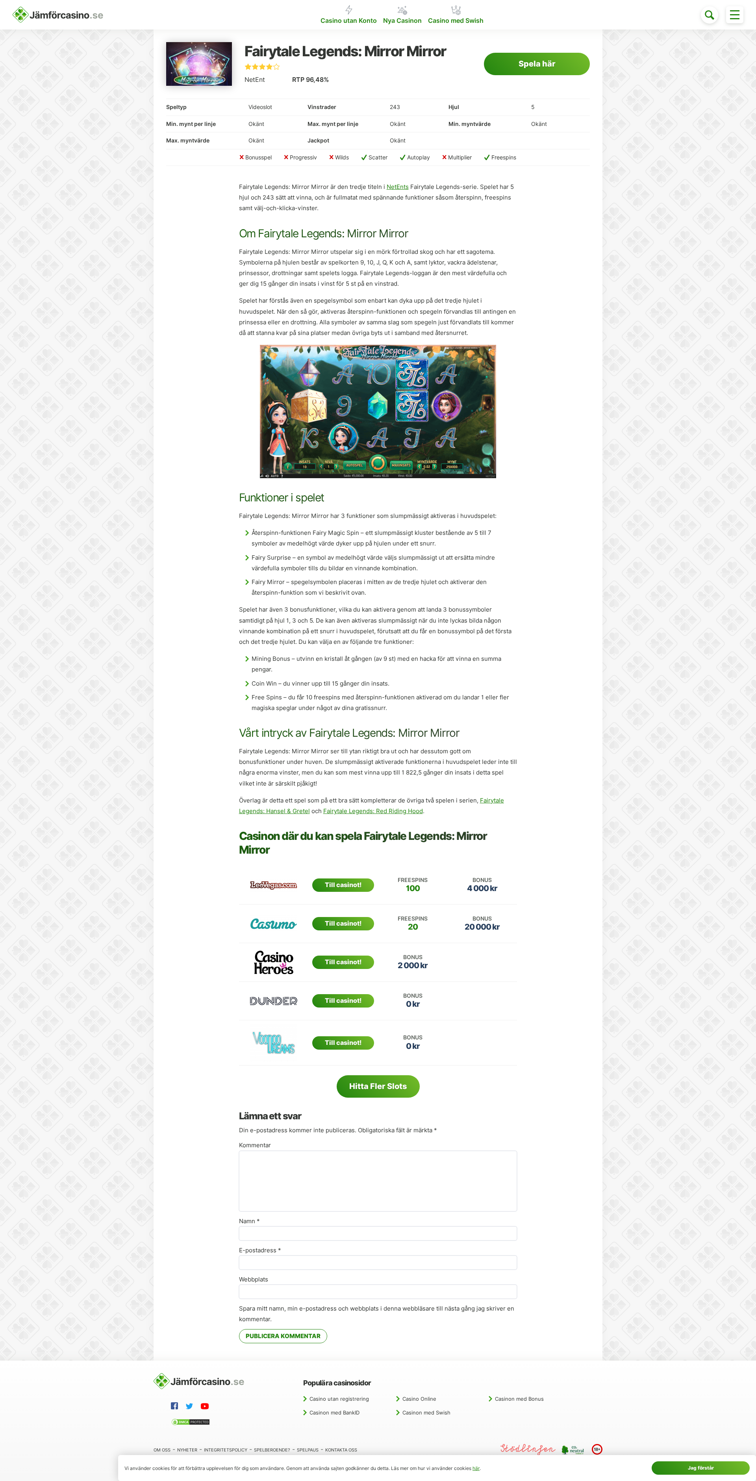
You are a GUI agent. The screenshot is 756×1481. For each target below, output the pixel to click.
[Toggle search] (709, 15)
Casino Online (419, 1399)
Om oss (162, 1450)
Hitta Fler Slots (378, 1086)
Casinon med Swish (426, 1412)
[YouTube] (206, 1407)
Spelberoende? (272, 1450)
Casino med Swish (456, 20)
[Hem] (58, 15)
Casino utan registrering (339, 1399)
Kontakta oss (341, 1450)
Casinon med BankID (334, 1412)
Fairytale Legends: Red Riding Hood (373, 811)
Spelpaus (308, 1450)
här (476, 1468)
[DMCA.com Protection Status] (192, 1423)
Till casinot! (343, 885)
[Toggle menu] (734, 14)
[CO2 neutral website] (574, 1449)
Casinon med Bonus (519, 1399)
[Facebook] (176, 1407)
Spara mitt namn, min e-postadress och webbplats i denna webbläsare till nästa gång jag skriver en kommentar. (376, 1313)
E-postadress (260, 1250)
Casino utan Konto (349, 20)
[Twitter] (190, 1407)
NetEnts (398, 186)
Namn (249, 1221)
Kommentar (255, 1145)
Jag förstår (701, 1468)
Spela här (537, 63)
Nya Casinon (402, 20)
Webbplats (253, 1279)
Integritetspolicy (225, 1450)
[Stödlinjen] (528, 1449)
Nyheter (187, 1450)
